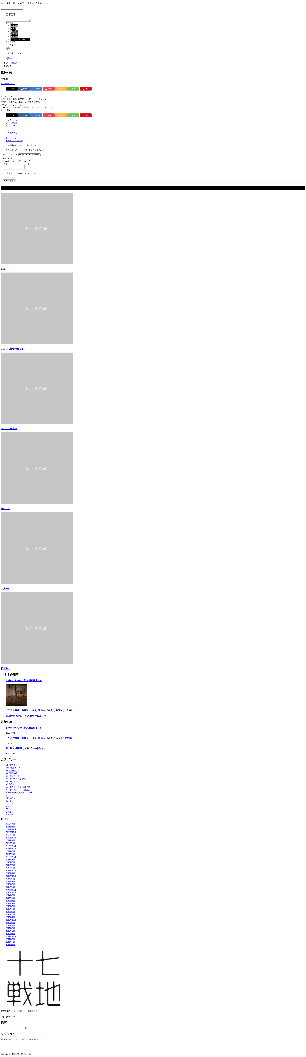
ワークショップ (23, 1040)
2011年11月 (11, 936)
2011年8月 (10, 939)
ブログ (8, 50)
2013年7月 (10, 909)
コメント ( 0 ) (11, 137)
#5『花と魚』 (12, 781)
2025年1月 (10, 826)
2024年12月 (11, 829)
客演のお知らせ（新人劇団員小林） (24, 680)
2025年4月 (10, 823)
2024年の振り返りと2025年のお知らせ (26, 715)
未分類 (8, 806)
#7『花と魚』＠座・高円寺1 (18, 787)
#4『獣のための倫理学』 (16, 778)
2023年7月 (10, 834)
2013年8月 (10, 906)
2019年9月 (10, 859)
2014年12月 (11, 889)
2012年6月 (10, 928)
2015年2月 (10, 887)
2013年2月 (10, 914)
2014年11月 (11, 892)
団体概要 (9, 22)
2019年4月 (10, 865)
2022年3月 (10, 843)
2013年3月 (10, 911)
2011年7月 (10, 942)
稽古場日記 (35, 1040)
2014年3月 (10, 895)
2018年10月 (11, 870)
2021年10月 (11, 848)
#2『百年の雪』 (8, 83)
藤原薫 (13, 28)
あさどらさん (5, 1040)
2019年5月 (10, 862)
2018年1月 (10, 873)
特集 (8, 47)
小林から (9, 803)
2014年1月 (10, 900)
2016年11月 (11, 876)
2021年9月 (10, 851)
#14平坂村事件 (12, 770)
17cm (14, 120)
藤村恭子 (14, 36)
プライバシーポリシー (20, 39)
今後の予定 (10, 42)
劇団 (30, 1040)
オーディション (14, 1040)
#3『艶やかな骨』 (13, 776)
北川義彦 (14, 25)
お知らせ (9, 795)
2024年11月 (11, 832)
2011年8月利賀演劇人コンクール (20, 792)
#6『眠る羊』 (12, 784)
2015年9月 (10, 881)
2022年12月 (11, 837)
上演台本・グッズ (13, 53)
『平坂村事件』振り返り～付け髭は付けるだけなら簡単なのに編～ (40, 710)
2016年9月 (10, 878)
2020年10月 (11, 856)
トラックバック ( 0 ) (14, 140)
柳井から (9, 809)
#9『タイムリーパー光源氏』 (18, 789)
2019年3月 (10, 867)
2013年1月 (10, 917)
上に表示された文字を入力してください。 (21, 173)
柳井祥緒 (14, 33)
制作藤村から (11, 798)
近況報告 (9, 814)
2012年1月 (10, 933)
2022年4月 (10, 840)
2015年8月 (10, 884)
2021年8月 (10, 854)
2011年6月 (10, 944)
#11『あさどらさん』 (15, 767)
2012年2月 (10, 931)
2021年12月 (11, 845)
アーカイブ (10, 44)
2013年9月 (10, 903)
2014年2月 (10, 898)
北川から (9, 800)
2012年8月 (10, 922)
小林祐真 (14, 31)
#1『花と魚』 (12, 765)
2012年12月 (11, 920)
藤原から (9, 811)
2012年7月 (10, 925)
